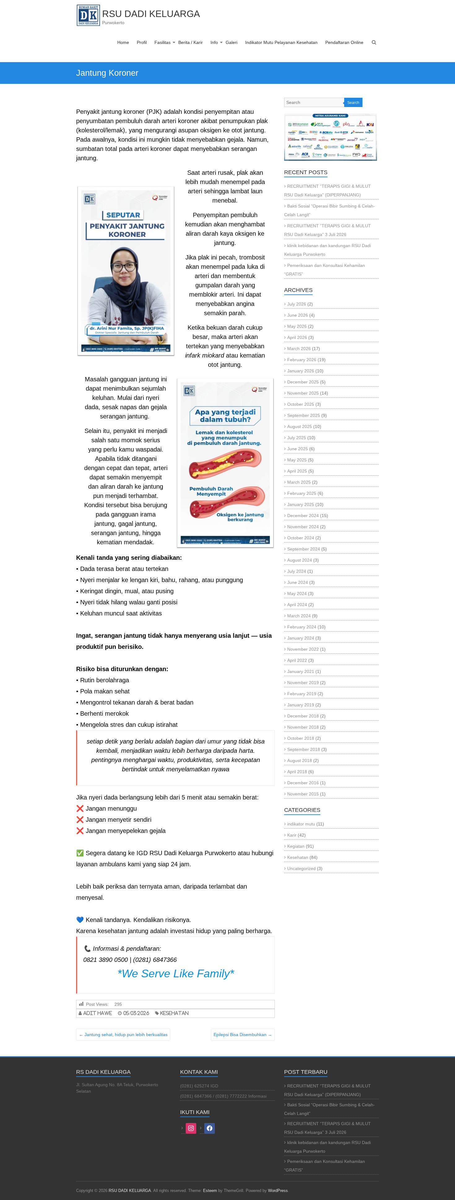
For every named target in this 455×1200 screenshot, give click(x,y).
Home (123, 42)
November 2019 (303, 682)
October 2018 (300, 738)
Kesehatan (174, 1013)
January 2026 (300, 370)
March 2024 (299, 615)
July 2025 (296, 437)
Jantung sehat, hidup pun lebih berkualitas (123, 1034)
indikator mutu (301, 823)
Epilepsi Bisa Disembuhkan (243, 1034)
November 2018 (303, 727)
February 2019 (301, 693)
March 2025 (299, 482)
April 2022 (297, 660)
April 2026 (297, 337)
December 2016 (303, 782)
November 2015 (303, 793)
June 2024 (297, 582)
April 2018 (297, 771)
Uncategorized (301, 868)
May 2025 (297, 459)
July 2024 (296, 571)
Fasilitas (162, 42)
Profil (142, 42)
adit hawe (97, 1013)
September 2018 (303, 749)
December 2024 (303, 515)
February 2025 (301, 493)
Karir (292, 835)
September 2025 (303, 415)
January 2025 (300, 504)
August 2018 (299, 760)
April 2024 (297, 604)
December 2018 (303, 716)
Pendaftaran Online (344, 42)
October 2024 (300, 537)
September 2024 (303, 548)
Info (214, 42)
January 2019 (300, 704)
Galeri (231, 42)
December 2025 (303, 381)
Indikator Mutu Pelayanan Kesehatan (281, 42)
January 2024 (300, 638)
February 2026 (301, 359)
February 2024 (301, 626)
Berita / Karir (190, 42)
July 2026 (296, 304)
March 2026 (299, 348)
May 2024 (297, 593)
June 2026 (297, 315)
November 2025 (303, 393)
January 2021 (300, 671)
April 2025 (297, 471)
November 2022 (303, 649)
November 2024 (303, 526)
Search (353, 103)
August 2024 (299, 560)
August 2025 (299, 426)
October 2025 (300, 404)
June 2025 (297, 448)
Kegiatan (296, 846)
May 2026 (297, 326)
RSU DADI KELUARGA (151, 14)
